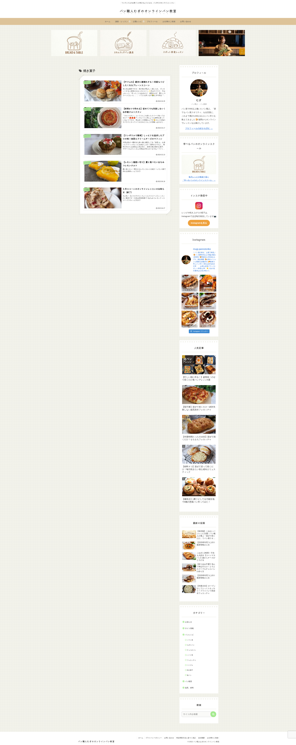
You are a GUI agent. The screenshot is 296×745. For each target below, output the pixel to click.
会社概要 (201, 738)
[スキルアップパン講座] (123, 43)
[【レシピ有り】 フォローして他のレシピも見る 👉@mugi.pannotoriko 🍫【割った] (207, 301)
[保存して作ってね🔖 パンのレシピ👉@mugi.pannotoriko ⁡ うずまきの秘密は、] (207, 319)
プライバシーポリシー (154, 738)
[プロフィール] (222, 43)
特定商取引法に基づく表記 (186, 738)
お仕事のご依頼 (212, 738)
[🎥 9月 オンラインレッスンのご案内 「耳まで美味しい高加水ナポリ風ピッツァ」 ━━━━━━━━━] (207, 283)
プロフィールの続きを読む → (199, 128)
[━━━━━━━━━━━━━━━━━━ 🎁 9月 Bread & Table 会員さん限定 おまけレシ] (190, 283)
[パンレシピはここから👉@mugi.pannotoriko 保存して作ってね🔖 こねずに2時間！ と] (190, 319)
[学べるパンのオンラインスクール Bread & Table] (74, 43)
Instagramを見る (199, 223)
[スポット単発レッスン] (173, 43)
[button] (213, 714)
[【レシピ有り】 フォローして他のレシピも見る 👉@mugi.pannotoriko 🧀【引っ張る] (190, 301)
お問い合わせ (169, 738)
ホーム (140, 738)
